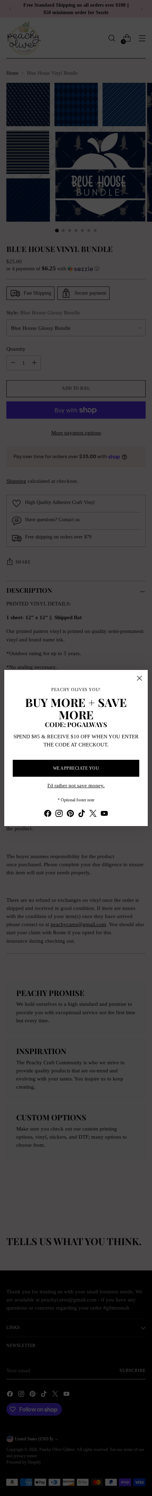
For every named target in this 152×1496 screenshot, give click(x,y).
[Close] (139, 678)
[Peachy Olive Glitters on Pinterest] (70, 814)
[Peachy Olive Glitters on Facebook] (47, 814)
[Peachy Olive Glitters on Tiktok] (81, 814)
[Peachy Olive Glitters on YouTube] (104, 814)
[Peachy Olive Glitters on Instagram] (59, 814)
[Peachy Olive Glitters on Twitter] (93, 814)
